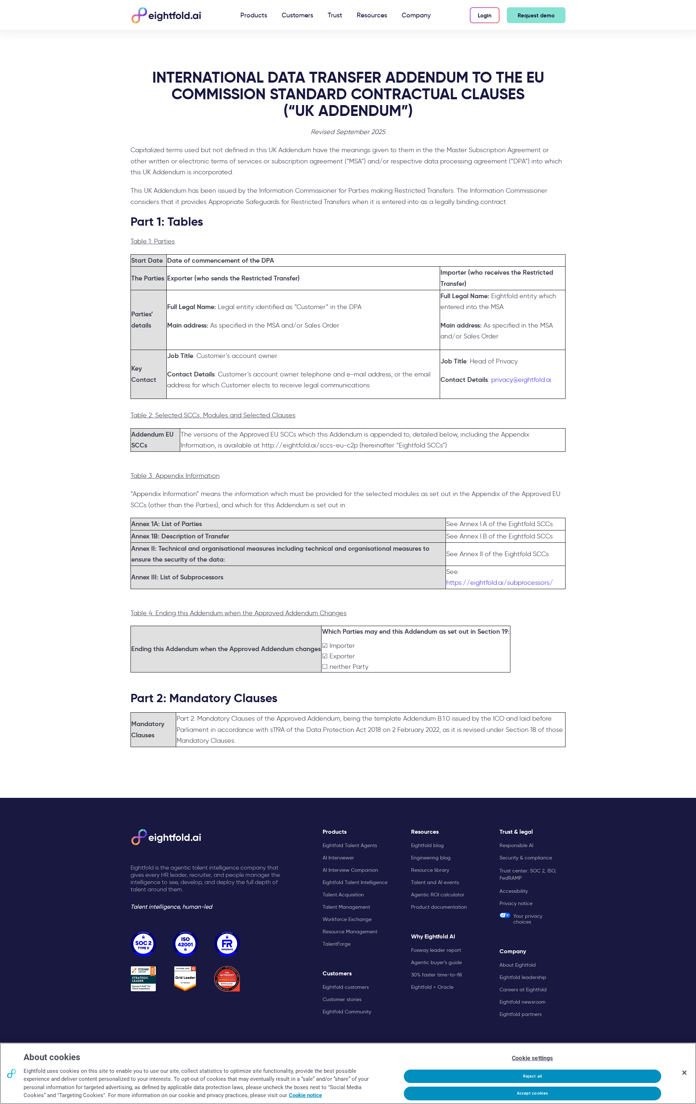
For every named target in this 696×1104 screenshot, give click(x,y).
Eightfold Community (347, 1012)
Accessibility (514, 891)
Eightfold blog (427, 845)
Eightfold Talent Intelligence (355, 882)
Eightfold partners (521, 1014)
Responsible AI (516, 845)
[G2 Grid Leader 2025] (185, 979)
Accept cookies (532, 1093)
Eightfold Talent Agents (350, 845)
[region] (348, 1073)
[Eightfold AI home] (165, 837)
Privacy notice (516, 903)
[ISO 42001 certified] (185, 944)
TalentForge (337, 944)
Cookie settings (532, 1058)
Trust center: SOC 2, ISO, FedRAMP (528, 874)
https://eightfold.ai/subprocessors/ (499, 583)
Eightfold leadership (523, 977)
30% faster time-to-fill (436, 975)
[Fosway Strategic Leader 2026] (143, 979)
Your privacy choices (527, 919)
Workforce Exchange (347, 919)
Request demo (536, 15)
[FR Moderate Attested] (227, 944)
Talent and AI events (435, 882)
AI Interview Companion (350, 870)
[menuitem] (253, 15)
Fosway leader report (436, 950)
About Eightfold (518, 965)
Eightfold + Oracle (432, 987)
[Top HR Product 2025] (227, 979)
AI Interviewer (338, 858)
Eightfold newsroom (523, 1002)
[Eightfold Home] (165, 15)
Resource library (430, 870)
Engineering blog (431, 858)
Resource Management (350, 931)
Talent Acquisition (343, 894)
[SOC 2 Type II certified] (143, 944)
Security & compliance (526, 858)
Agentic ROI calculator (437, 894)
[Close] (684, 1072)
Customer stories (342, 999)
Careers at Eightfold (523, 989)
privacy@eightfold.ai (521, 380)
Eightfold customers (346, 987)
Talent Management (346, 907)
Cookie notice (305, 1095)
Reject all (532, 1076)
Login (485, 15)
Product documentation (439, 907)
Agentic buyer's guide (436, 962)
